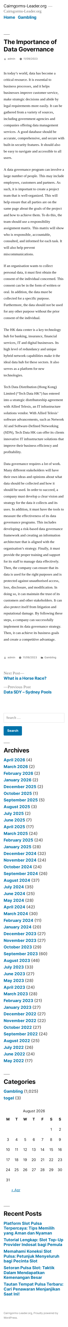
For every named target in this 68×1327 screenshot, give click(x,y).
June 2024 (14, 893)
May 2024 (14, 900)
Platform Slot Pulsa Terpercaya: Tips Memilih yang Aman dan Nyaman (29, 1228)
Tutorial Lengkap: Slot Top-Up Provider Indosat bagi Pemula (33, 1242)
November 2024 (20, 860)
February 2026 (18, 773)
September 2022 (21, 1033)
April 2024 (14, 906)
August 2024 (17, 880)
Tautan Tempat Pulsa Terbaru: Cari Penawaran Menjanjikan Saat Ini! (33, 1289)
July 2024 (14, 886)
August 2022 (17, 1040)
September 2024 (21, 873)
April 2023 (14, 987)
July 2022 (14, 1047)
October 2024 (18, 866)
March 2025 (16, 833)
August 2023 (17, 960)
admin (11, 58)
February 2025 (18, 840)
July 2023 (14, 967)
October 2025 (18, 793)
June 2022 (14, 1053)
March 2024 (16, 913)
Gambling (27, 17)
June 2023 (14, 973)
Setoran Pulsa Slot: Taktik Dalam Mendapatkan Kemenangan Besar (29, 1272)
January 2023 (17, 1007)
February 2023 (18, 1000)
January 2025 (17, 846)
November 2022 (20, 1020)
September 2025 (21, 799)
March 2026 (16, 766)
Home (9, 17)
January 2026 (17, 779)
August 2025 (17, 806)
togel (9, 1098)
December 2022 (20, 1013)
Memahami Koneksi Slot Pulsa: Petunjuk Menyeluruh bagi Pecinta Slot (31, 1256)
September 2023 (21, 953)
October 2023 (18, 947)
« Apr (15, 1190)
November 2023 (20, 940)
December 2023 (20, 933)
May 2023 (14, 980)
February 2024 (18, 920)
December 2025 (20, 786)
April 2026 (14, 759)
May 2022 (14, 1060)
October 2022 (18, 1027)
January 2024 (18, 926)
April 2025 (14, 826)
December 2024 (20, 853)
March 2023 (16, 993)
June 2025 (14, 820)
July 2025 (14, 813)
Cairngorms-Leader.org (25, 5)
